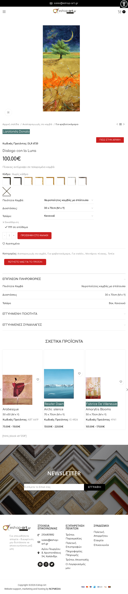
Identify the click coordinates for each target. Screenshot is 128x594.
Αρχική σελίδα (11, 124)
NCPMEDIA (55, 589)
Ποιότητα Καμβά (12, 200)
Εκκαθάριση (12, 222)
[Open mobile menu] (4, 11)
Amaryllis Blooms (98, 409)
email (27, 482)
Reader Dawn (54, 404)
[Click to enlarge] (8, 112)
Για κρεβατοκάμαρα (67, 124)
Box (111, 303)
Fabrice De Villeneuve (101, 404)
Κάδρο (6, 174)
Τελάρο (6, 216)
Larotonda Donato (16, 131)
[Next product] (124, 124)
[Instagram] (46, 564)
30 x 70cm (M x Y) (115, 295)
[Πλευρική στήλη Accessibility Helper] (124, 4)
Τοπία (111, 254)
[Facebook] (40, 564)
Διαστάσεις (9, 208)
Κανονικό (120, 303)
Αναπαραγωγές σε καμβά (37, 124)
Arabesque (11, 409)
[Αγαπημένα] (38, 379)
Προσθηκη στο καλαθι (34, 235)
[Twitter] (51, 564)
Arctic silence (53, 409)
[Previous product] (117, 124)
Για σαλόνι (78, 254)
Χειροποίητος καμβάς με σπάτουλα (103, 286)
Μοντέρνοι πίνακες (96, 254)
